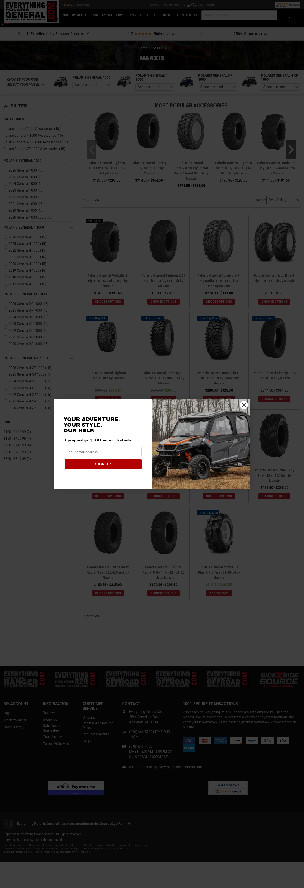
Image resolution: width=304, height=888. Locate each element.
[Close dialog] (244, 405)
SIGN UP (103, 464)
